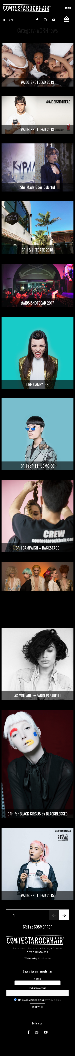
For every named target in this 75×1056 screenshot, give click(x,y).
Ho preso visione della (39, 1000)
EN (11, 19)
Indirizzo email (37, 988)
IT (4, 19)
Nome (37, 978)
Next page (62, 919)
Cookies (57, 948)
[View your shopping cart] (67, 19)
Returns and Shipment (26, 948)
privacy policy (52, 1000)
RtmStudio (44, 958)
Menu (68, 8)
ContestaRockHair (27, 8)
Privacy (46, 948)
